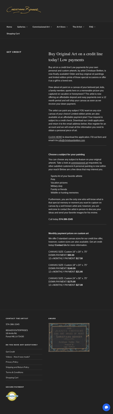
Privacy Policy (12, 362)
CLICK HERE (55, 137)
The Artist (77, 27)
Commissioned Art (41, 27)
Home (9, 27)
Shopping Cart (13, 33)
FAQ (91, 27)
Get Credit (10, 351)
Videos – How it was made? (18, 357)
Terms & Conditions (14, 372)
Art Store (61, 27)
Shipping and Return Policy (17, 367)
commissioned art (79, 163)
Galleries (21, 27)
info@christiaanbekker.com (71, 140)
